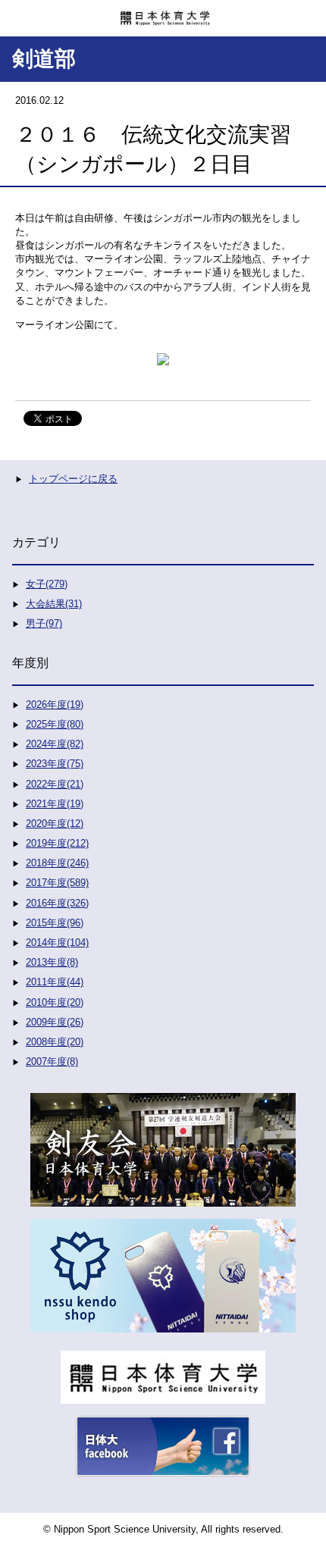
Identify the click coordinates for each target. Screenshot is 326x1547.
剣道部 (44, 58)
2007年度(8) (52, 1061)
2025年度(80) (54, 724)
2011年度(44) (54, 982)
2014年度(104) (57, 942)
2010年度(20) (54, 1002)
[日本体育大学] (163, 13)
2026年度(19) (54, 704)
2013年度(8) (52, 962)
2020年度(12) (54, 823)
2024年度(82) (54, 744)
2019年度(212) (57, 843)
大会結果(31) (54, 603)
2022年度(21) (54, 784)
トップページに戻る (73, 478)
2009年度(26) (54, 1022)
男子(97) (44, 623)
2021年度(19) (54, 804)
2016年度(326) (57, 903)
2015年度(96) (54, 923)
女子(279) (46, 584)
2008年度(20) (54, 1042)
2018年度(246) (57, 863)
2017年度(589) (57, 882)
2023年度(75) (54, 763)
